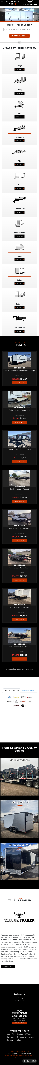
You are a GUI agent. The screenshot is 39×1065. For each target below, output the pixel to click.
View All (19, 69)
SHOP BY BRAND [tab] (12, 690)
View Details (19, 383)
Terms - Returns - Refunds (19, 1051)
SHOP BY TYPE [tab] (28, 690)
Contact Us (8, 966)
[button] (2, 14)
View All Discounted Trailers (19, 669)
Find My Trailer (18, 36)
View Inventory (19, 1023)
